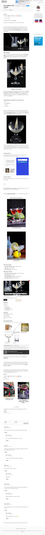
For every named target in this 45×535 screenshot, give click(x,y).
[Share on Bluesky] (21, 16)
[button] (10, 171)
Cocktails (4, 379)
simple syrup (27, 112)
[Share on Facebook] (7, 16)
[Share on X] (8, 16)
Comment (25, 423)
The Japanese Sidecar (16, 260)
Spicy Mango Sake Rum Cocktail (9, 266)
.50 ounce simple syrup (7, 308)
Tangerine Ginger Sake (8, 269)
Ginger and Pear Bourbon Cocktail (9, 276)
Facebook (26, 364)
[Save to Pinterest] (10, 16)
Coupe (17, 89)
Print (5, 299)
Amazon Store (6, 357)
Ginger (8, 103)
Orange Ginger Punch (8, 274)
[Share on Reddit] (15, 16)
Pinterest (9, 365)
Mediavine (22, 531)
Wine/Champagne (7, 379)
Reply (6, 432)
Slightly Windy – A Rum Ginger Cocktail (10, 273)
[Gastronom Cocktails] (6, 1)
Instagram (21, 352)
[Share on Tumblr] (12, 16)
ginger (18, 30)
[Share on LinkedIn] (14, 16)
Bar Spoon (19, 89)
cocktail (6, 56)
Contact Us (24, 528)
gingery (10, 95)
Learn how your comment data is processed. (21, 522)
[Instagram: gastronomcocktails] (6, 352)
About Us (21, 528)
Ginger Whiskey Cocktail (8, 277)
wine (17, 156)
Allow (27, 5)
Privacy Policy (18, 528)
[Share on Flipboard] (17, 16)
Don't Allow (23, 5)
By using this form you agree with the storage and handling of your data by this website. (15, 410)
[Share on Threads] (19, 16)
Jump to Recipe (7, 18)
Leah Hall (5, 8)
